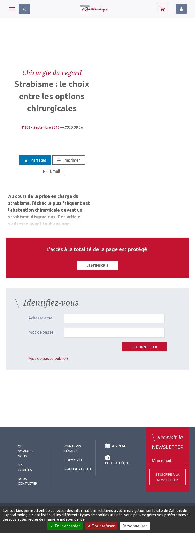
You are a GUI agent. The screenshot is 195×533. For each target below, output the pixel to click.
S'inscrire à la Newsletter (167, 477)
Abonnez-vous (162, 9)
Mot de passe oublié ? (48, 358)
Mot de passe (40, 332)
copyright (73, 460)
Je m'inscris (97, 265)
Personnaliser (134, 526)
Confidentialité (78, 469)
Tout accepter (66, 526)
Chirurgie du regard (52, 72)
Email (55, 171)
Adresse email (41, 318)
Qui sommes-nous (25, 451)
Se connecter (144, 347)
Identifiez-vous (181, 9)
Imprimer (71, 160)
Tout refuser (103, 526)
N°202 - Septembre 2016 (40, 127)
